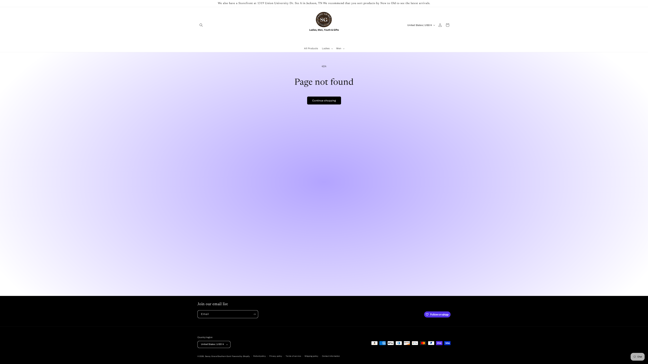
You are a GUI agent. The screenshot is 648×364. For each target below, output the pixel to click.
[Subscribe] (254, 314)
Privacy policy (275, 356)
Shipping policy (311, 356)
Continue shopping (324, 100)
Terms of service (293, 356)
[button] (201, 25)
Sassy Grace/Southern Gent (218, 356)
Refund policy (259, 356)
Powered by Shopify (241, 356)
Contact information (331, 356)
